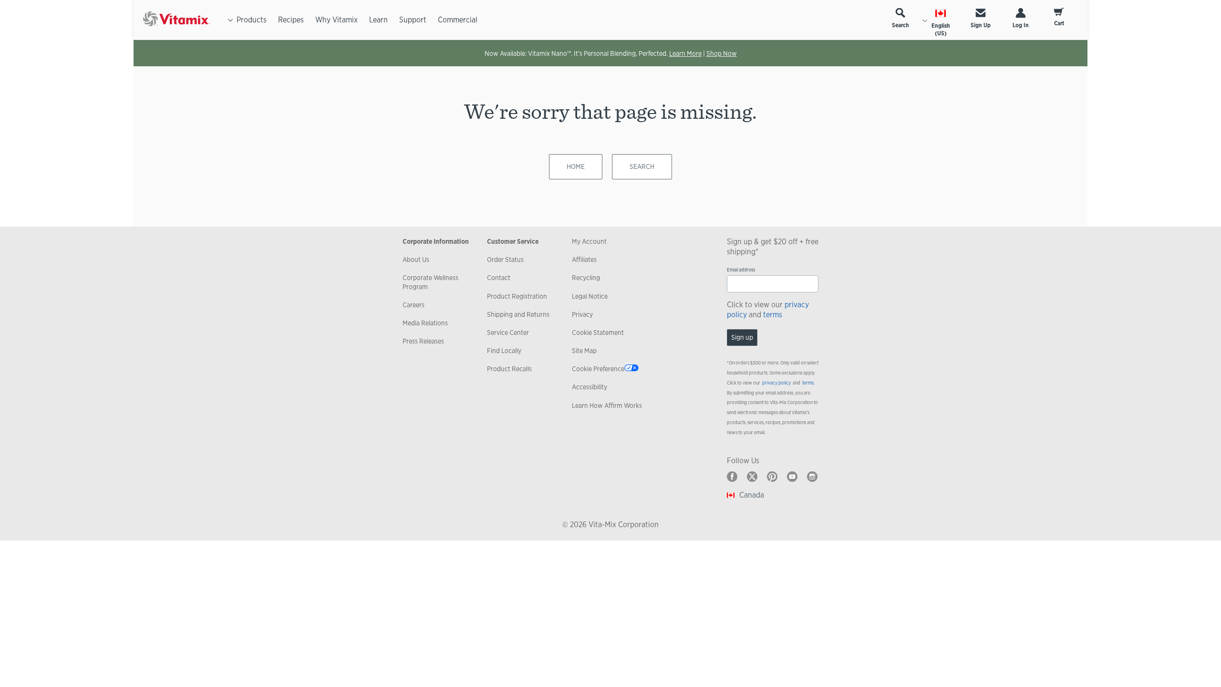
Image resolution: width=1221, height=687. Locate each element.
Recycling (586, 277)
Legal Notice (590, 296)
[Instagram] (812, 476)
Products (252, 20)
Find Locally (504, 350)
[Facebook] (732, 476)
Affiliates (584, 259)
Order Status (505, 259)
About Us (416, 259)
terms (772, 315)
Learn (378, 20)
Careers (413, 305)
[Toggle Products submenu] (230, 20)
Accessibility (589, 387)
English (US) (940, 29)
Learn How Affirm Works (607, 405)
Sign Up (981, 25)
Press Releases (423, 341)
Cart (1059, 23)
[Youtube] (792, 476)
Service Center (508, 332)
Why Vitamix (336, 20)
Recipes (291, 20)
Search (900, 25)
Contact (498, 277)
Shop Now (721, 53)
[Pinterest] (772, 476)
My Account (589, 241)
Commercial (457, 20)
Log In (1021, 25)
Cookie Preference (598, 368)
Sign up (742, 337)
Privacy (582, 314)
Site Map (584, 350)
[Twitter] (752, 476)
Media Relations (425, 323)
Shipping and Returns (518, 314)
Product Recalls (509, 368)
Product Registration (517, 296)
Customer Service (512, 241)
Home (576, 166)
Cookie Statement (598, 332)
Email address (741, 270)
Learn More (685, 53)
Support (412, 20)
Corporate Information (436, 241)
